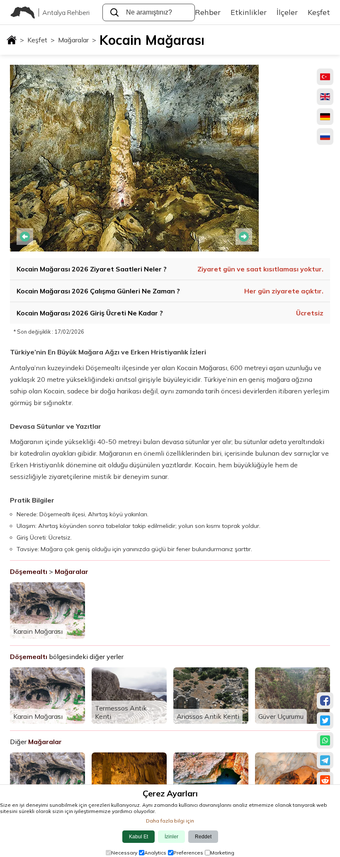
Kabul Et (138, 837)
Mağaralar (77, 40)
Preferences (188, 853)
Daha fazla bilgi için (170, 821)
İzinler (171, 837)
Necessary (124, 853)
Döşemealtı (28, 571)
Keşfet (41, 40)
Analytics (155, 853)
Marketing (222, 853)
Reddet (203, 837)
